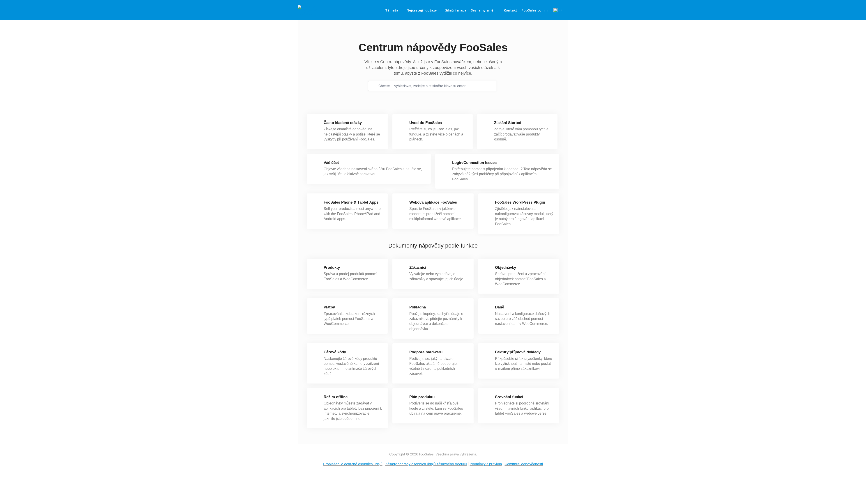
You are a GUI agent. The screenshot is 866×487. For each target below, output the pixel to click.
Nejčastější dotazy (422, 10)
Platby (329, 307)
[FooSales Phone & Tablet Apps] (316, 204)
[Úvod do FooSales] (402, 125)
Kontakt (510, 10)
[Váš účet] (316, 164)
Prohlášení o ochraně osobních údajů (352, 464)
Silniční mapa (455, 10)
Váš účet (331, 163)
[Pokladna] (402, 309)
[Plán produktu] (402, 399)
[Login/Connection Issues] (445, 164)
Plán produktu (422, 397)
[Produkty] (316, 269)
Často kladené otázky (343, 123)
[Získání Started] (487, 125)
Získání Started (507, 123)
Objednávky (505, 267)
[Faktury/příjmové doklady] (488, 354)
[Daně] (488, 309)
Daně (499, 307)
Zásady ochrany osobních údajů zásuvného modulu (426, 464)
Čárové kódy (335, 352)
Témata (391, 10)
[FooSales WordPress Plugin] (488, 204)
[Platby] (316, 309)
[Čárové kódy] (316, 354)
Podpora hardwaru (425, 352)
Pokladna (417, 307)
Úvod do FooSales (425, 123)
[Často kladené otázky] (316, 125)
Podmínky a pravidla (486, 464)
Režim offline (336, 397)
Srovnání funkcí (509, 397)
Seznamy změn (483, 10)
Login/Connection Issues (474, 163)
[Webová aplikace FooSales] (402, 204)
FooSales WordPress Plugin (520, 202)
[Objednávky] (488, 269)
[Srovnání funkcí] (488, 399)
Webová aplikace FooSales (433, 202)
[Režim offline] (316, 399)
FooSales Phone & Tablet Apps (351, 202)
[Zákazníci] (402, 269)
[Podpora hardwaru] (402, 354)
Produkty (332, 267)
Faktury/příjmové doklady (518, 352)
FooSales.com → (535, 10)
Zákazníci (417, 267)
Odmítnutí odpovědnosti (524, 464)
